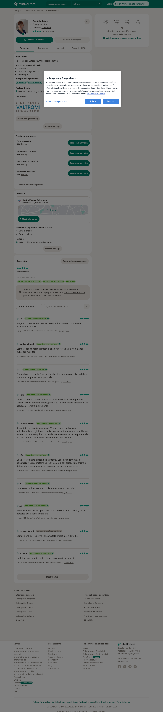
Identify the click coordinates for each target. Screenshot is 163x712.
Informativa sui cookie (96, 94)
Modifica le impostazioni (57, 102)
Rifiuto (93, 101)
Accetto (110, 101)
